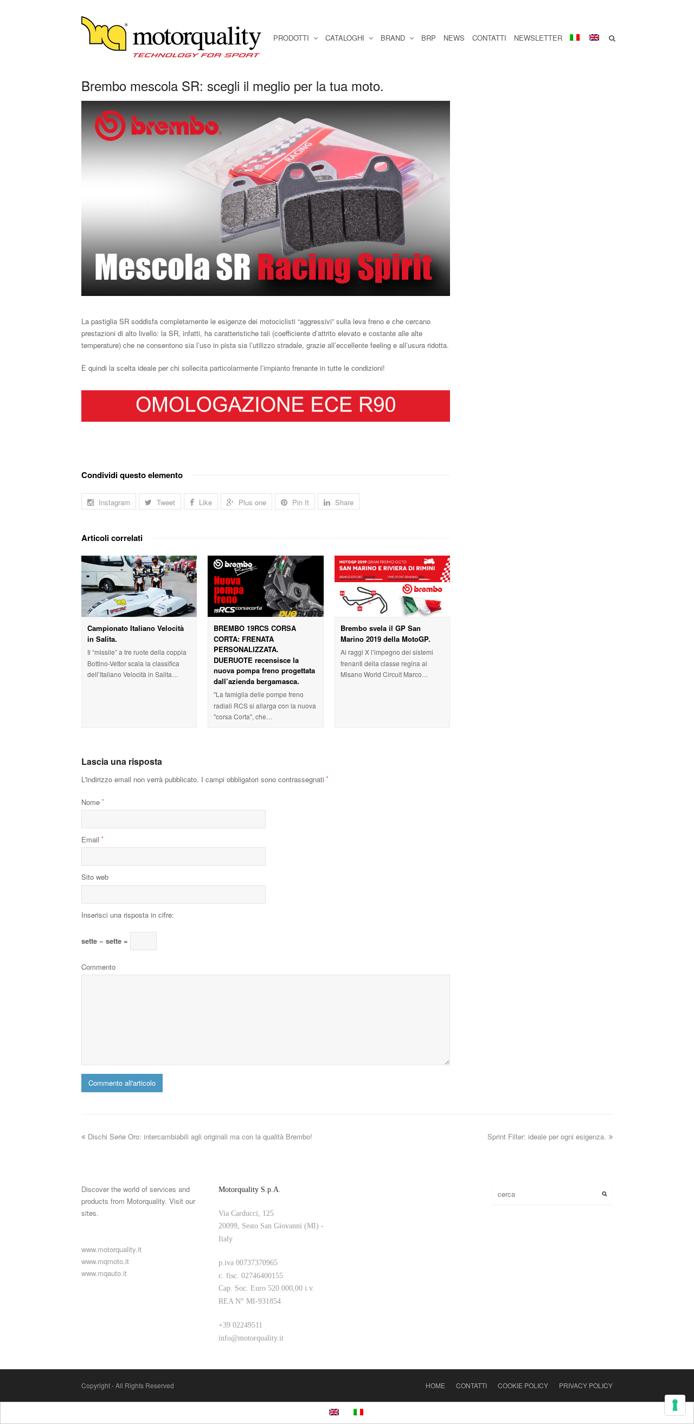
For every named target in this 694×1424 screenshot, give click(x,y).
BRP (428, 38)
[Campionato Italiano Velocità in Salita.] (139, 586)
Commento (98, 967)
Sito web (94, 877)
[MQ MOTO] (172, 38)
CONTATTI (489, 38)
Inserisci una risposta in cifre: (127, 915)
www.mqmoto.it (105, 1261)
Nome (92, 802)
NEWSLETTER (538, 38)
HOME (435, 1385)
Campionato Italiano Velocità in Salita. (135, 633)
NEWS (454, 38)
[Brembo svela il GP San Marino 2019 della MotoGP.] (392, 586)
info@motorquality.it (251, 1338)
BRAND (394, 38)
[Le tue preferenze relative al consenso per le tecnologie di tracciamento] (675, 1405)
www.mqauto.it (104, 1273)
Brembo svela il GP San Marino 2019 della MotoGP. (385, 633)
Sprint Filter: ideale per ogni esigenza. (546, 1136)
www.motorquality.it (111, 1249)
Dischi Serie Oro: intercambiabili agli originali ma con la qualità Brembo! (200, 1136)
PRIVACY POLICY (586, 1385)
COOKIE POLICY (523, 1385)
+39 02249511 (240, 1325)
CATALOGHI (346, 38)
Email (92, 839)
